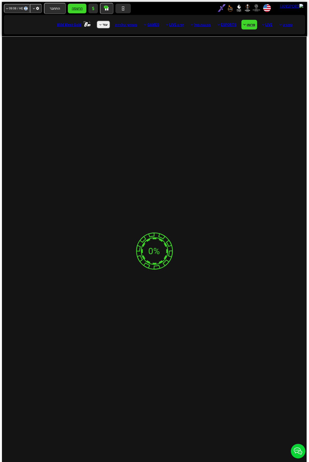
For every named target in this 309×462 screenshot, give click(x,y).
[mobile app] (123, 8)
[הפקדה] (93, 8)
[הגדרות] (36, 8)
